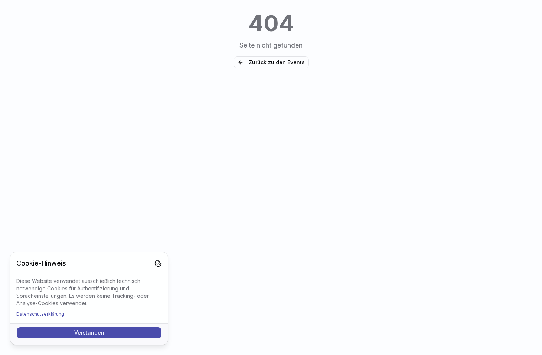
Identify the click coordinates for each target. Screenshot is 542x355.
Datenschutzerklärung (40, 314)
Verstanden (89, 332)
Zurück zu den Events (277, 62)
